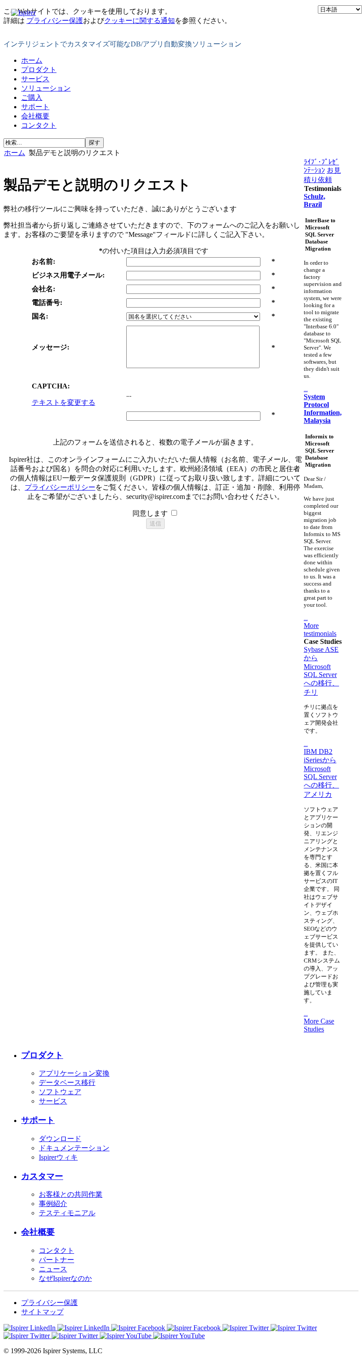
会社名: (43, 289)
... (306, 389)
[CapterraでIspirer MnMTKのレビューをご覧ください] (52, 1335)
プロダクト (39, 69)
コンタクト (39, 125)
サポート (35, 106)
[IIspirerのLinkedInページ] (57, 1328)
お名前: (43, 261)
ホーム (31, 60)
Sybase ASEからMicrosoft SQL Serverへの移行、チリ (321, 671)
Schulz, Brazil (314, 200)
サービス (35, 79)
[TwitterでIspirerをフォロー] (269, 1328)
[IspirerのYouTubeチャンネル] (152, 1335)
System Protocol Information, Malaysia (323, 408)
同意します (151, 513)
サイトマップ (42, 1312)
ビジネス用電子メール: (68, 275)
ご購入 (31, 97)
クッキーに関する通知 (139, 20)
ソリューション (46, 88)
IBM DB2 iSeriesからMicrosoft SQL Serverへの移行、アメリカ (321, 773)
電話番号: (47, 302)
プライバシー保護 (54, 20)
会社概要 (35, 116)
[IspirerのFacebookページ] (166, 1328)
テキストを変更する (63, 402)
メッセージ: (50, 347)
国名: (40, 316)
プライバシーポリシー (60, 487)
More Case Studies (319, 1025)
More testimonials (320, 629)
